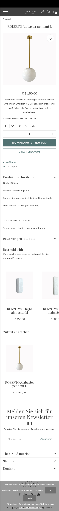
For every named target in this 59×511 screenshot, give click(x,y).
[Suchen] (48, 11)
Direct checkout (29, 151)
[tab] (29, 177)
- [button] (6, 134)
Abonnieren (46, 438)
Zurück (8, 19)
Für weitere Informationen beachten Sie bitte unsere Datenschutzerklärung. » (30, 506)
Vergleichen (31, 126)
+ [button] (53, 134)
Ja (50, 490)
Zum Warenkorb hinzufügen (29, 142)
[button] (6, 11)
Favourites (50, 38)
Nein (30, 498)
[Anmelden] (42, 11)
